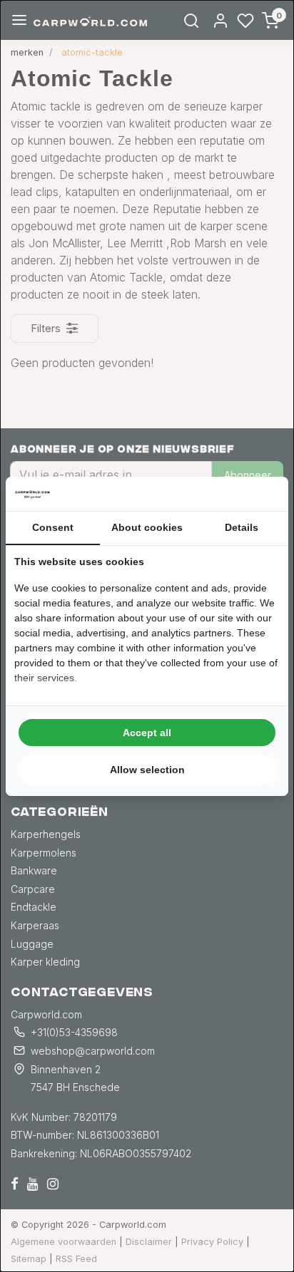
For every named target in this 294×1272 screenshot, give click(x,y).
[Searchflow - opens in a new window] (262, 493)
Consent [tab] (53, 527)
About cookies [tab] (147, 527)
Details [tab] (241, 527)
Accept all (147, 732)
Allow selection (147, 769)
